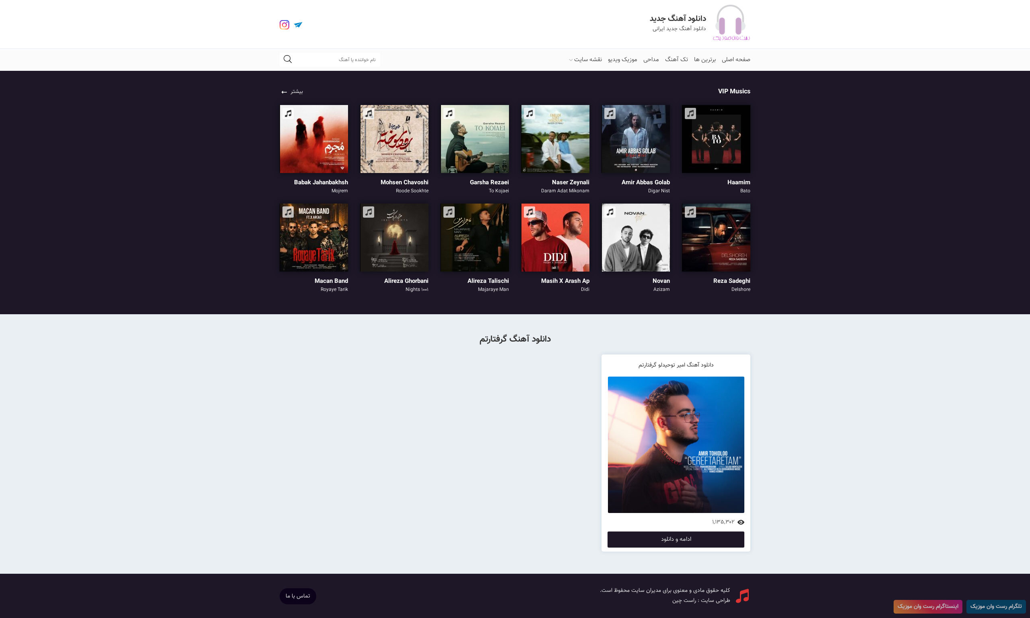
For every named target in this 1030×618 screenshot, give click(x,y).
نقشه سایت (588, 59)
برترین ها (705, 59)
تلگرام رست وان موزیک (996, 606)
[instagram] (284, 25)
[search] (288, 60)
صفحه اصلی (736, 59)
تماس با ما (298, 596)
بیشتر (296, 91)
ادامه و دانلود (676, 539)
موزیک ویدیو (622, 59)
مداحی (651, 59)
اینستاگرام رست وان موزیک (928, 606)
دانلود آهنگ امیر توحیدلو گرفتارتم (676, 365)
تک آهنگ (676, 59)
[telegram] (298, 25)
